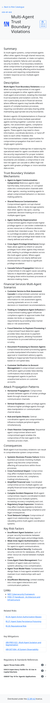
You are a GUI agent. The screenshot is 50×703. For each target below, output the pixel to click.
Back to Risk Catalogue (14, 7)
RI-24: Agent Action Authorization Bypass (24, 617)
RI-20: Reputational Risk (16, 626)
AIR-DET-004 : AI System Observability (22, 649)
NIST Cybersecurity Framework (21, 594)
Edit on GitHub (43, 25)
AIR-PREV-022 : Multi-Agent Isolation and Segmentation (23, 643)
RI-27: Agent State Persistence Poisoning (23, 621)
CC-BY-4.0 (31, 699)
